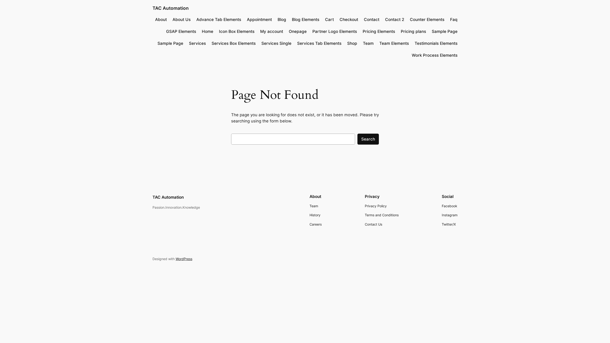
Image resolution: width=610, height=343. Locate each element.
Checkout (349, 19)
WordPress (184, 259)
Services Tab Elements (319, 43)
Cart (329, 19)
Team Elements (394, 43)
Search (368, 139)
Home (207, 31)
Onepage (298, 31)
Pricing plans (413, 31)
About (161, 19)
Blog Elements (305, 19)
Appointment (259, 19)
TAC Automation (170, 8)
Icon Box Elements (236, 31)
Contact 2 (394, 19)
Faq (454, 19)
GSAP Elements (181, 31)
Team (368, 43)
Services (197, 43)
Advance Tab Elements (218, 19)
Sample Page (445, 31)
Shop (352, 43)
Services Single (276, 43)
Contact (371, 19)
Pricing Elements (379, 31)
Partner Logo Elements (334, 31)
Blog (282, 19)
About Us (182, 19)
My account (271, 31)
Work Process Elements (435, 55)
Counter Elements (427, 19)
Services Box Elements (234, 43)
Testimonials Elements (436, 43)
